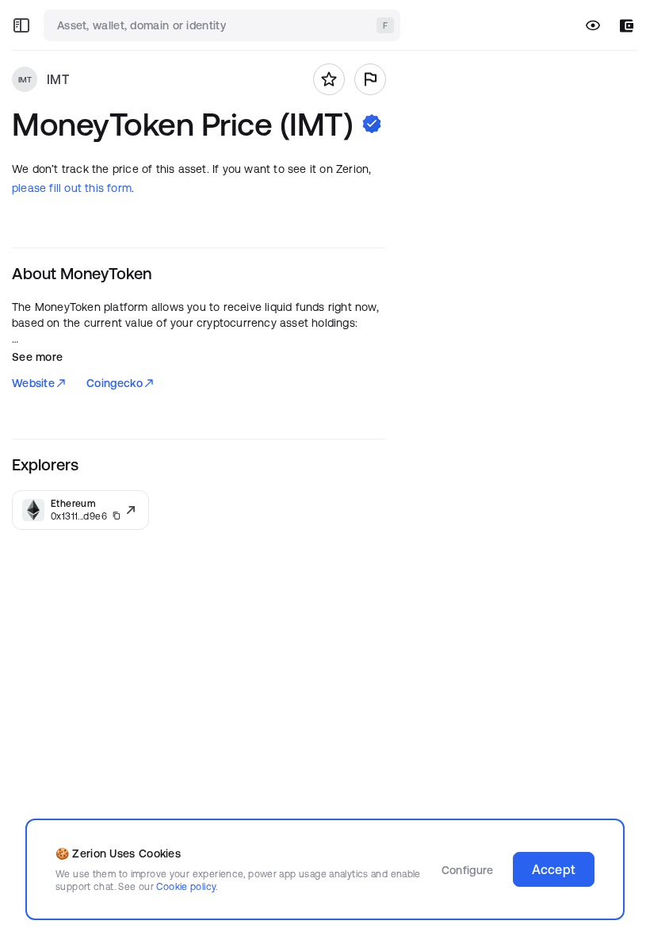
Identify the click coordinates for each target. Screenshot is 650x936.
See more (37, 357)
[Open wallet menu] (626, 25)
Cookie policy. (186, 886)
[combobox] (223, 25)
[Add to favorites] (329, 79)
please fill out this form (72, 188)
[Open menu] (21, 25)
